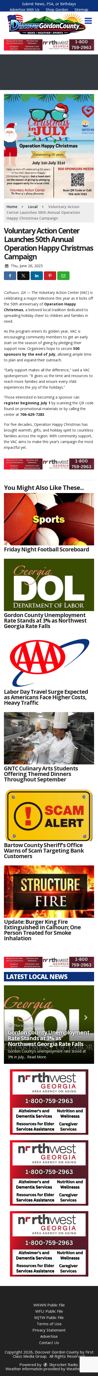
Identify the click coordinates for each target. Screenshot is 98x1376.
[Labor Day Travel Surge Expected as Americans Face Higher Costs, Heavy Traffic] (49, 661)
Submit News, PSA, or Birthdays (49, 3)
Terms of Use (49, 1323)
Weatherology (79, 1368)
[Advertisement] (49, 45)
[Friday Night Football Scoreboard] (49, 519)
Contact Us (49, 1342)
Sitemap (81, 9)
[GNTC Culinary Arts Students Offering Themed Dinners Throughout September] (49, 738)
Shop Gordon (57, 9)
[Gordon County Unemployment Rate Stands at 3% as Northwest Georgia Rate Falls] (49, 585)
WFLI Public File (49, 1311)
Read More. (37, 1056)
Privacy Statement (49, 1330)
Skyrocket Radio (63, 1364)
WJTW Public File (49, 1317)
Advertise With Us (24, 9)
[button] (88, 21)
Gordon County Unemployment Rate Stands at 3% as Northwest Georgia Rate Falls (48, 1038)
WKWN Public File (49, 1304)
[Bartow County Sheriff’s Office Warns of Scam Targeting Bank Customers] (49, 815)
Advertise (49, 1336)
